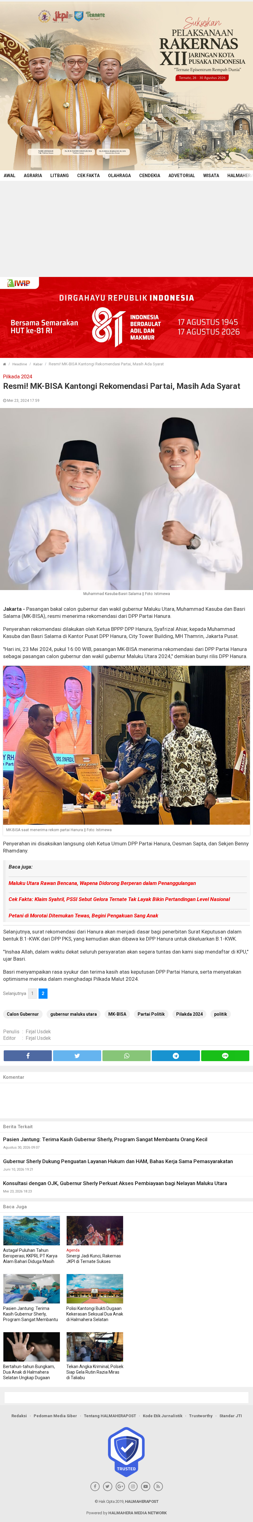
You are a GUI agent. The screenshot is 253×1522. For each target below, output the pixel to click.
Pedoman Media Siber (55, 1416)
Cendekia (149, 175)
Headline (19, 364)
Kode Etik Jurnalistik (162, 1416)
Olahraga (119, 175)
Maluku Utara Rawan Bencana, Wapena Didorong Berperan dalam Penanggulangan (102, 883)
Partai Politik (151, 1014)
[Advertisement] (126, 227)
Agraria (33, 175)
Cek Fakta (88, 175)
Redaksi (19, 1416)
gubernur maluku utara (73, 1014)
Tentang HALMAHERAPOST (110, 1416)
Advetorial (181, 175)
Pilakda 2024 (189, 1014)
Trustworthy (201, 1416)
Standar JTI (230, 1416)
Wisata (211, 175)
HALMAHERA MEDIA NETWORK (137, 1513)
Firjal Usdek (38, 1032)
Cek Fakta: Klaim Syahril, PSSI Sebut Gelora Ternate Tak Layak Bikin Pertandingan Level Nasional (119, 899)
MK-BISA (117, 1014)
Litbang (59, 175)
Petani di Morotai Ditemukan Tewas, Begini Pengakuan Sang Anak (83, 915)
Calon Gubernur (23, 1014)
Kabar (38, 364)
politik (220, 1014)
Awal (9, 175)
